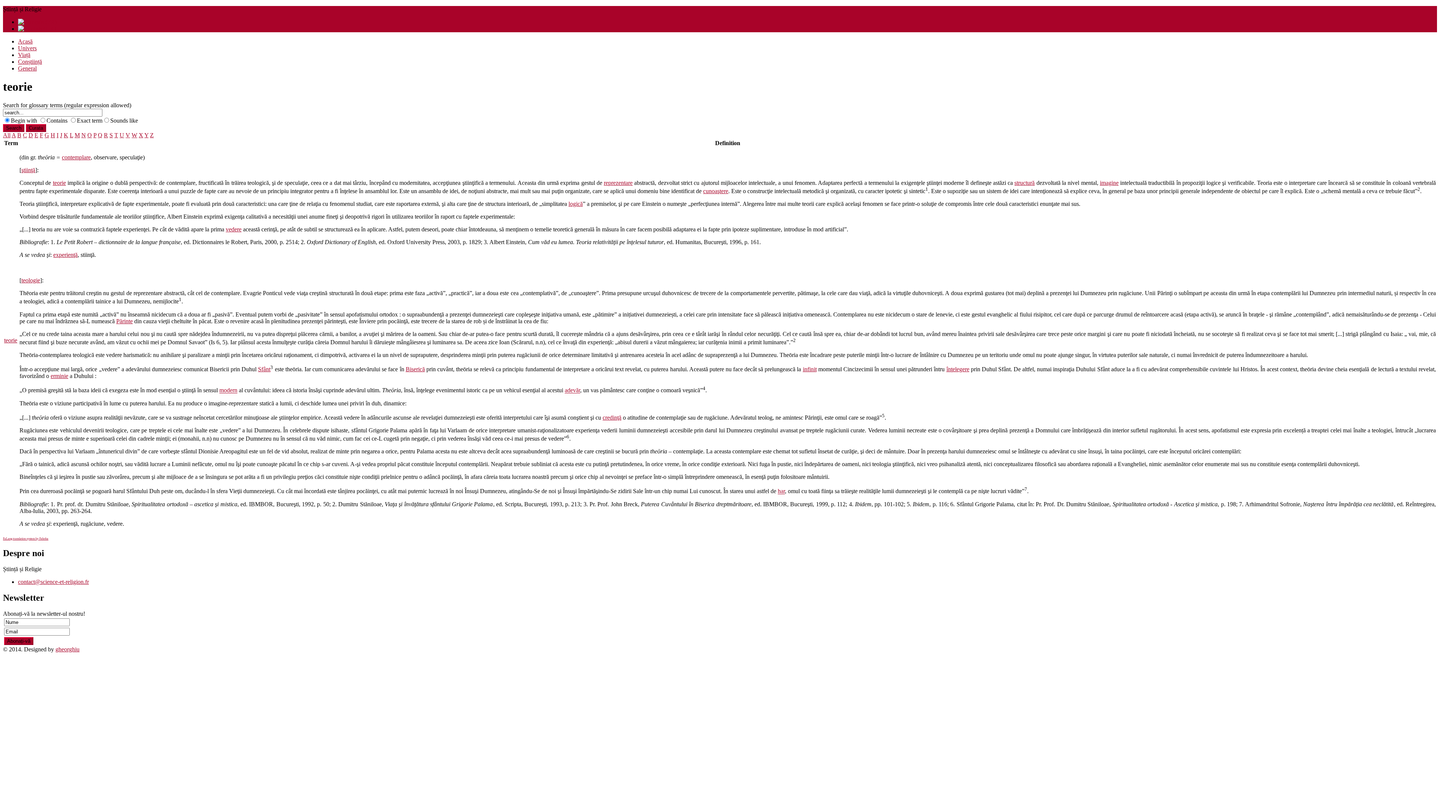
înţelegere (957, 369)
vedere (234, 229)
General (27, 68)
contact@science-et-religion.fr (53, 582)
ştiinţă (28, 170)
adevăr (572, 390)
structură (1024, 183)
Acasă (25, 41)
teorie (10, 340)
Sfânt (264, 369)
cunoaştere (715, 191)
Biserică (415, 369)
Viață (24, 55)
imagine (1109, 183)
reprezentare (618, 183)
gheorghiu (68, 649)
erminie (59, 376)
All (6, 135)
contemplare (76, 157)
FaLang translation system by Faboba (25, 538)
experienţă (65, 255)
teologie (30, 280)
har (781, 491)
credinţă (612, 417)
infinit (810, 369)
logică (575, 204)
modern (228, 390)
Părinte (124, 321)
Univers (27, 48)
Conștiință (30, 61)
